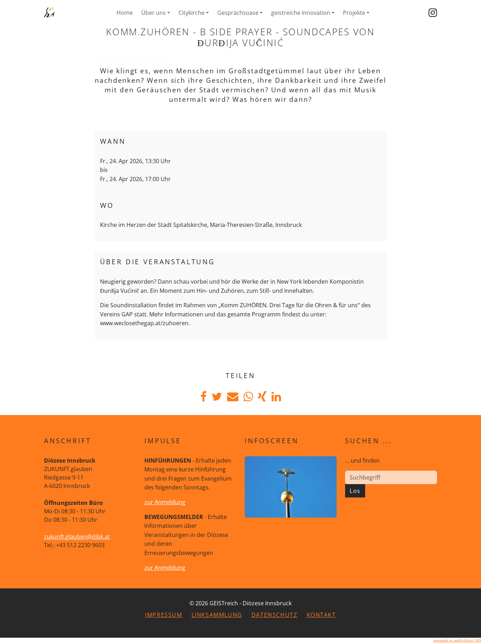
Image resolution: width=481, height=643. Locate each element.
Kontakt (321, 615)
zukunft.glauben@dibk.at (77, 536)
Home (125, 13)
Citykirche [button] (192, 13)
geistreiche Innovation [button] (300, 13)
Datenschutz (274, 615)
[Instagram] (433, 12)
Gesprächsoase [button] (237, 13)
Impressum (163, 615)
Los (355, 491)
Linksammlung (217, 615)
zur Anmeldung (164, 502)
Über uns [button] (153, 13)
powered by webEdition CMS (457, 640)
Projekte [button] (354, 13)
